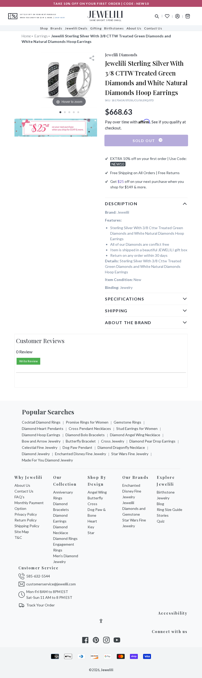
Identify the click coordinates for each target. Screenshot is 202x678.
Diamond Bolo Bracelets (85, 435)
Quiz (160, 521)
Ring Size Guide (169, 509)
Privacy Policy (25, 514)
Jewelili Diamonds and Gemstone (133, 508)
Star (91, 532)
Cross (92, 503)
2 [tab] (65, 112)
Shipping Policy (26, 526)
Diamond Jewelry (36, 453)
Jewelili (107, 670)
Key (91, 527)
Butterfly (95, 498)
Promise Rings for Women (87, 422)
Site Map (21, 531)
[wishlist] (167, 16)
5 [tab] (78, 112)
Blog (160, 503)
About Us (22, 485)
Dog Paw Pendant (77, 447)
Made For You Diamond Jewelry (47, 460)
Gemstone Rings (127, 422)
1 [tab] (60, 112)
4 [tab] (74, 112)
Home (26, 36)
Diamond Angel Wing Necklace (135, 435)
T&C (18, 537)
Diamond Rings (65, 538)
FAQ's (19, 497)
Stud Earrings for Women (137, 428)
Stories (163, 515)
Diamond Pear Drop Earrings (152, 441)
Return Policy (25, 520)
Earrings (41, 36)
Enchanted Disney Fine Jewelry (80, 453)
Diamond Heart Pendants (42, 428)
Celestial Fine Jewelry (39, 447)
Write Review (28, 361)
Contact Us (23, 491)
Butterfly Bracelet (81, 441)
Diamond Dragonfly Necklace (121, 447)
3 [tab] (69, 112)
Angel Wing (97, 492)
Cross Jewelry (112, 441)
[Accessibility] (101, 621)
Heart (92, 521)
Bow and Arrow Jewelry (41, 441)
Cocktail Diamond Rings (41, 422)
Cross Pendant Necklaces (90, 428)
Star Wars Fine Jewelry (129, 453)
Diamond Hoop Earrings (41, 435)
